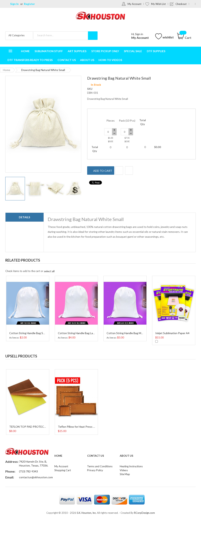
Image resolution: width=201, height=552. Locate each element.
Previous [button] (185, 259)
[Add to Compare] (129, 170)
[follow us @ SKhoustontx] (192, 4)
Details (24, 217)
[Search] (93, 35)
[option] (27, 308)
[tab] (24, 217)
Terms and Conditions (99, 466)
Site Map (125, 474)
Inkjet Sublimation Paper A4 (172, 333)
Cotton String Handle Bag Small (28, 333)
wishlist (168, 37)
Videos (124, 470)
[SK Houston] (100, 16)
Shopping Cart (62, 470)
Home (6, 70)
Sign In (14, 3)
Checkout (180, 3)
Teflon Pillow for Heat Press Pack (78, 426)
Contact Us (95, 455)
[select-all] (49, 271)
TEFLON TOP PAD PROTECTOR (29, 426)
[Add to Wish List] (119, 170)
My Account (134, 3)
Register (29, 3)
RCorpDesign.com (144, 512)
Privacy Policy (95, 470)
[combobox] (65, 35)
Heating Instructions (131, 466)
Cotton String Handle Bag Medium (128, 333)
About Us (126, 455)
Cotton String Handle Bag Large (77, 333)
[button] (35, 188)
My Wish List (158, 3)
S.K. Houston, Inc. (86, 512)
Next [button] (192, 259)
